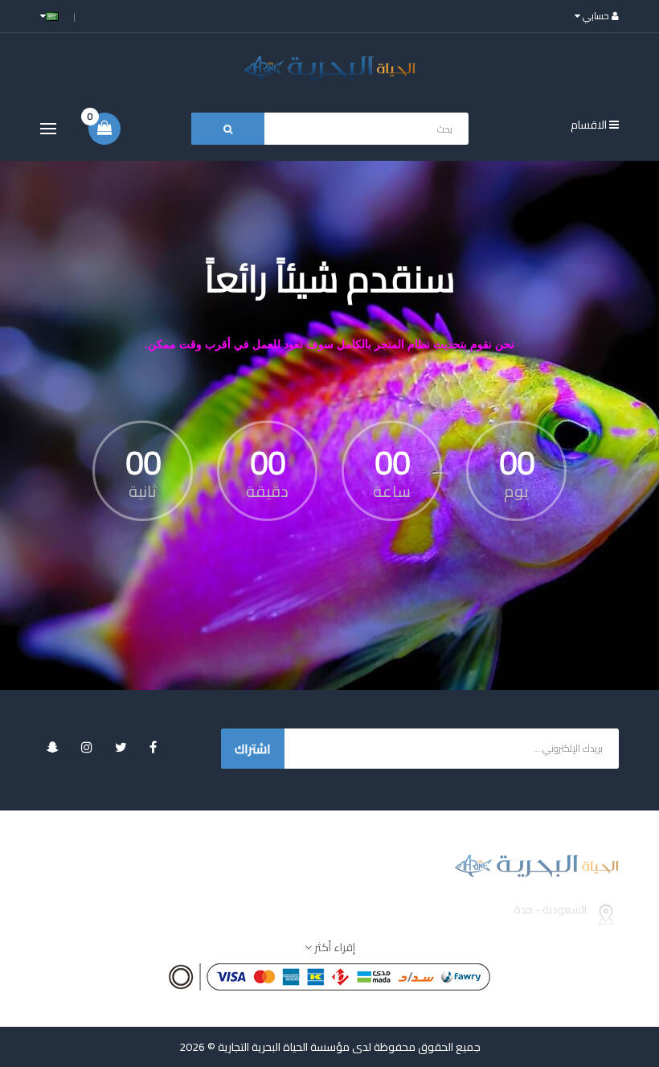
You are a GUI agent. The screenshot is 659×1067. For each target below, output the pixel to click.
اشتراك (253, 749)
